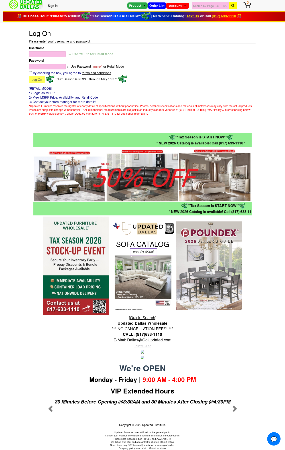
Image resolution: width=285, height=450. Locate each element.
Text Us (184, 15)
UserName (36, 48)
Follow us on (142, 346)
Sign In (53, 5)
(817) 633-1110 (215, 15)
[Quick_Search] (142, 317)
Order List (157, 5)
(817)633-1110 (149, 334)
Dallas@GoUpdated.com (149, 340)
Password (36, 60)
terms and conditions (96, 73)
